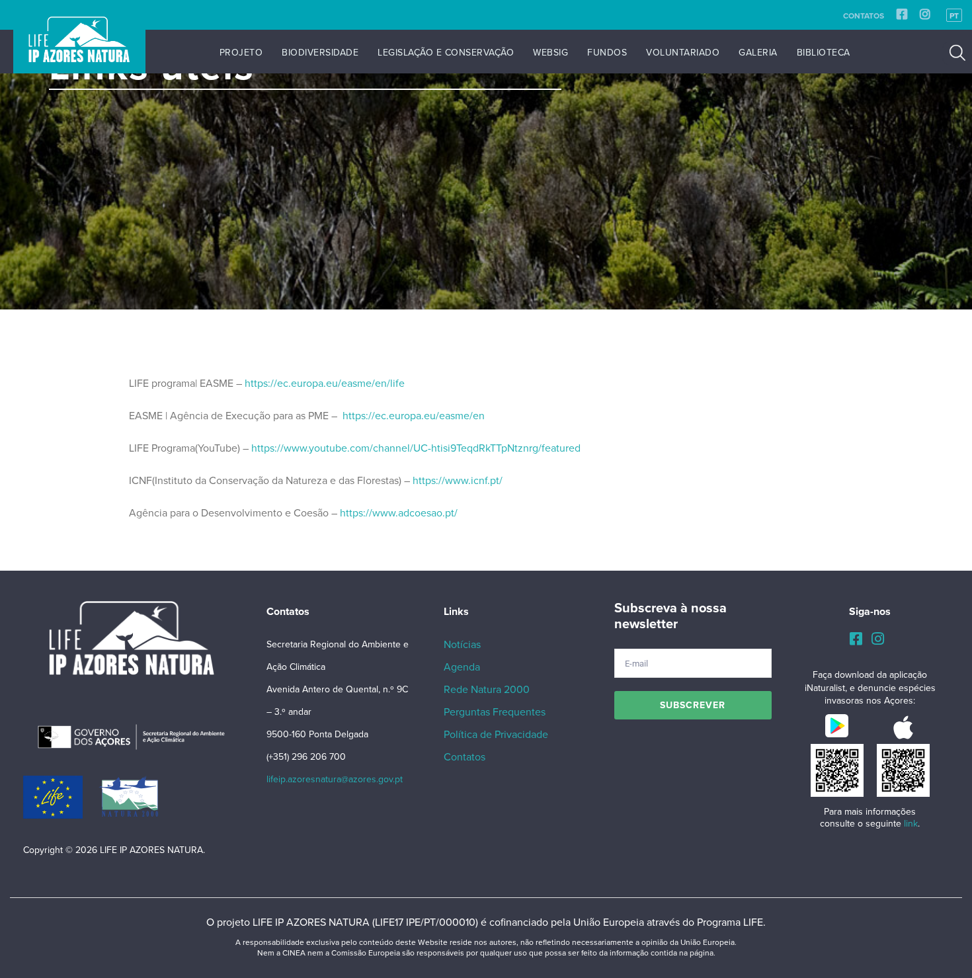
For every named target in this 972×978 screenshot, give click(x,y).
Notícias (462, 644)
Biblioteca (823, 52)
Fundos (607, 52)
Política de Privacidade (496, 734)
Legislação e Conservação (446, 52)
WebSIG (550, 52)
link (911, 823)
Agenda (462, 667)
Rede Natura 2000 (487, 689)
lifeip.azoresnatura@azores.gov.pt (334, 779)
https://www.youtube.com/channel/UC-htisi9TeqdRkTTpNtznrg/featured (416, 448)
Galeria (758, 52)
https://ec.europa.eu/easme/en (412, 416)
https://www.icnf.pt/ (458, 480)
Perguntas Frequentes (495, 712)
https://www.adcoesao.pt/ (399, 513)
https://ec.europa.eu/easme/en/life (325, 383)
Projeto (241, 52)
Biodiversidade (320, 52)
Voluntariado (682, 52)
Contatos (863, 15)
